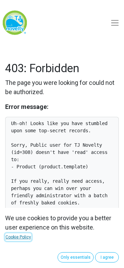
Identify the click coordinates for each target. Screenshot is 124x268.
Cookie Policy (18, 237)
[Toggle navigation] (115, 23)
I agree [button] (107, 257)
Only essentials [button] (76, 257)
